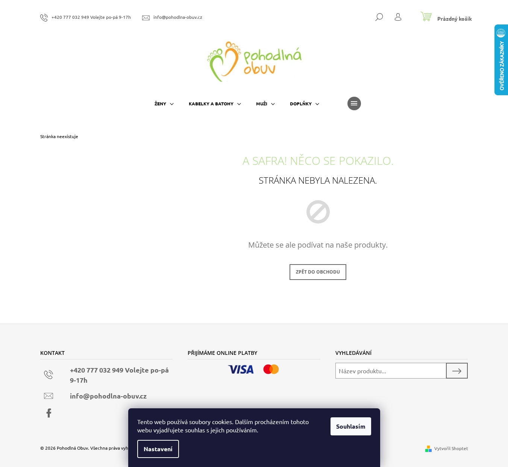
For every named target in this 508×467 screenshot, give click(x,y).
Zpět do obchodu (318, 272)
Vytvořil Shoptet (451, 448)
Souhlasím (350, 426)
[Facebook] (49, 413)
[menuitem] (164, 103)
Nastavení (158, 449)
